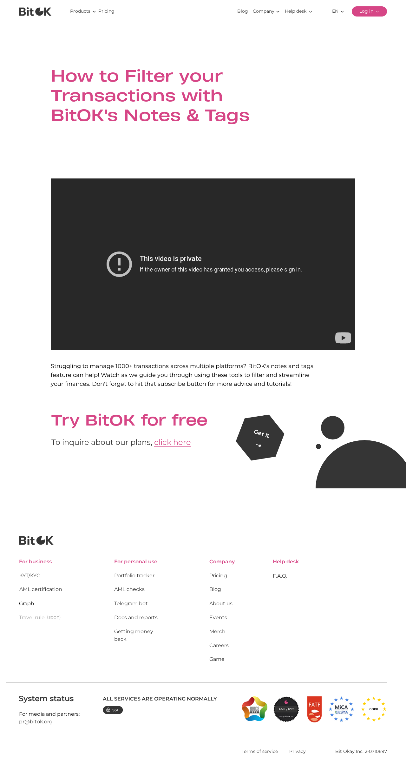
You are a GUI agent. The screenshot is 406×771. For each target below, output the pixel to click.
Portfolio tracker (134, 576)
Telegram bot (131, 603)
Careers (219, 645)
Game (217, 659)
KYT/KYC (29, 576)
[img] (35, 11)
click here (172, 442)
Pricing (218, 576)
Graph (26, 603)
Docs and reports (136, 617)
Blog (215, 589)
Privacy (297, 751)
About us (220, 603)
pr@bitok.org (36, 722)
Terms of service (260, 751)
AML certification (40, 589)
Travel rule (32, 617)
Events (218, 617)
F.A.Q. (280, 576)
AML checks (129, 589)
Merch (217, 631)
